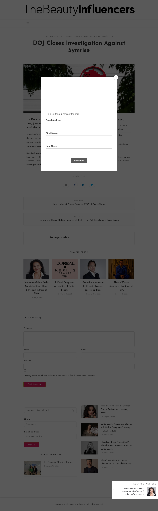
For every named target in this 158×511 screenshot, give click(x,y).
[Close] (116, 77)
